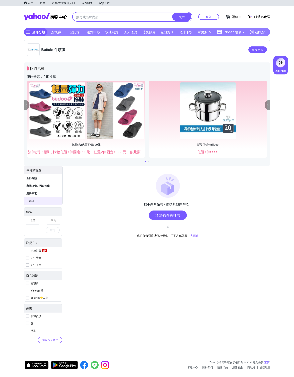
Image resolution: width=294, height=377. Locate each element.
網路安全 (237, 367)
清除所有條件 (50, 340)
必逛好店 (167, 32)
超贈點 (260, 32)
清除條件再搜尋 (167, 215)
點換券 (56, 32)
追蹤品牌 (257, 50)
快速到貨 (111, 32)
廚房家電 (31, 193)
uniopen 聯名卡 (234, 32)
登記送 (75, 32)
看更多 (202, 32)
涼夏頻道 (149, 32)
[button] (26, 105)
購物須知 (222, 367)
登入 (209, 17)
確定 (52, 230)
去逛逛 (194, 236)
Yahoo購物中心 (45, 17)
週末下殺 (186, 32)
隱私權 (251, 367)
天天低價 (130, 32)
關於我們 (207, 367)
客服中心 (192, 367)
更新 (266, 362)
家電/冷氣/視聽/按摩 (38, 185)
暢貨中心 (93, 32)
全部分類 (31, 178)
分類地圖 (265, 367)
